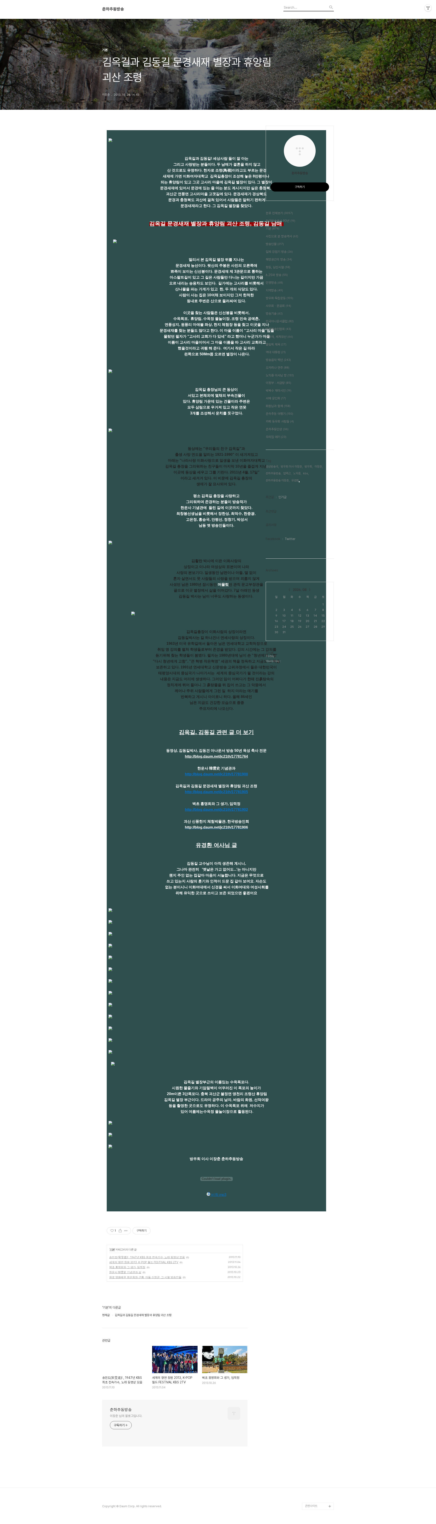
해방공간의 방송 (279, 259)
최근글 (270, 497)
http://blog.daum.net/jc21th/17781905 (216, 792)
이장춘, (319, 466)
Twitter (290, 539)
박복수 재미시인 (278, 390)
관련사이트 (311, 1506)
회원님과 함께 (278, 406)
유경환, (295, 480)
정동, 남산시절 (278, 267)
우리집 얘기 (276, 437)
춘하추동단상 (277, 429)
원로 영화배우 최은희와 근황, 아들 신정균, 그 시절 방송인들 (145, 1277)
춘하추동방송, (273, 473)
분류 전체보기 (279, 213)
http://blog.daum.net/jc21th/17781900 (216, 774)
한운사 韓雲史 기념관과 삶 (125, 1272)
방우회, (309, 466)
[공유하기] (120, 1230)
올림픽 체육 (276, 344)
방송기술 (274, 313)
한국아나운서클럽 (280, 321)
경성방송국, (272, 466)
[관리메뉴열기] (428, 8)
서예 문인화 (276, 398)
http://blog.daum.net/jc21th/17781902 (216, 810)
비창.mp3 (218, 1195)
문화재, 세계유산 (279, 337)
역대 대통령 (276, 352)
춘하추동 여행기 (279, 414)
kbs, (306, 473)
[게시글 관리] (126, 1230)
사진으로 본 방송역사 (282, 236)
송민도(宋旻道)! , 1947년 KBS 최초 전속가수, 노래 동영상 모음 (147, 1257)
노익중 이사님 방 (280, 375)
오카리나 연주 (277, 367)
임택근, (287, 473)
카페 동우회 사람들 (280, 421)
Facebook (273, 539)
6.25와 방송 (277, 275)
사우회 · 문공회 (278, 306)
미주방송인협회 (278, 329)
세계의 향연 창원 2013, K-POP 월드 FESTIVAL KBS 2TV (143, 1262)
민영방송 (274, 282)
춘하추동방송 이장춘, (278, 480)
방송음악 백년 (278, 360)
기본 (112, 1249)
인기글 (282, 497)
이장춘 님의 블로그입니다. (126, 1416)
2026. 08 (300, 590)
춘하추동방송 (113, 9)
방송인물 (275, 244)
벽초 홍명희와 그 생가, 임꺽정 (127, 1267)
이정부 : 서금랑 (278, 383)
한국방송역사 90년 (280, 221)
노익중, (297, 473)
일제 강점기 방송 (279, 252)
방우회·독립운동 (279, 298)
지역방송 (274, 290)
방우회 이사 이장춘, (292, 466)
